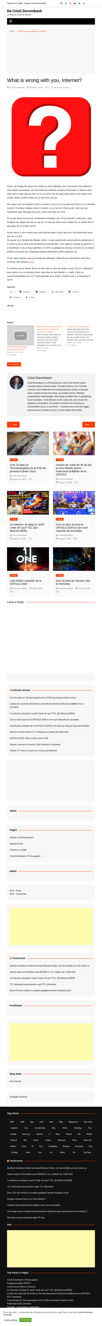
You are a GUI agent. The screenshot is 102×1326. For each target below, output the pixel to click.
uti (51, 1152)
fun (90, 1128)
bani (51, 1122)
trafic (28, 1152)
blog (61, 1122)
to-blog (14, 1152)
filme (64, 1128)
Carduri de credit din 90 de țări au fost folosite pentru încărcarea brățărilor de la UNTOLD (48, 1293)
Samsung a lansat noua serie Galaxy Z (69, 1211)
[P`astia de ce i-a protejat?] (82, 335)
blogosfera (73, 1122)
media (89, 1134)
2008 (22, 1122)
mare (58, 1134)
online (48, 1140)
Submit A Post (16, 844)
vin (74, 1152)
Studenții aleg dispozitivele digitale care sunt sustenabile (33, 1205)
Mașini (69, 1134)
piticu (74, 1140)
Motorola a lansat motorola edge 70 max (26, 1217)
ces (26, 1128)
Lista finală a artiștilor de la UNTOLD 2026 (30, 726)
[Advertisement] (51, 52)
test (90, 1146)
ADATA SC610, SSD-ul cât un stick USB (29, 738)
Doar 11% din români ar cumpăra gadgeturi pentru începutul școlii (40, 990)
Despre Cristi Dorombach (35, 3)
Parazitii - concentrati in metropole (23, 1307)
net (25, 1140)
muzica (13, 1140)
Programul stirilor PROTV (19, 1283)
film (54, 1128)
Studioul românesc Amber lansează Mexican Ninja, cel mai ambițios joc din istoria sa (49, 966)
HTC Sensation (14, 1297)
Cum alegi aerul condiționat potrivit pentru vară (29, 1211)
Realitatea (53, 1146)
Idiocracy (26, 1134)
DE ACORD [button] (25, 1320)
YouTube (87, 1152)
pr (33, 1146)
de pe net (58, 87)
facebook (15, 364)
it (49, 1134)
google (13, 1134)
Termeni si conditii (14, 3)
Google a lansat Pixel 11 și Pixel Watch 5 (26, 1199)
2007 (12, 1122)
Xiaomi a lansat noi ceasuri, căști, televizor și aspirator (35, 744)
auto (41, 1122)
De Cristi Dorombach (24, 11)
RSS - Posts (15, 891)
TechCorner (19, 958)
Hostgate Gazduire (18, 1097)
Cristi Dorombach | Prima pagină (25, 856)
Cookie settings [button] (10, 1320)
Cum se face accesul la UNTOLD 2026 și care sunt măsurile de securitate (72, 527)
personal (61, 1140)
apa (32, 1122)
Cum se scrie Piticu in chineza (21, 1287)
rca (41, 1146)
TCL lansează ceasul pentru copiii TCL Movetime (33, 984)
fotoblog (77, 1128)
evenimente (40, 1128)
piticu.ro (88, 1140)
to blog (66, 87)
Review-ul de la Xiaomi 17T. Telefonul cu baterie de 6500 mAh (39, 732)
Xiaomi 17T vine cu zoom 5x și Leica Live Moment (33, 750)
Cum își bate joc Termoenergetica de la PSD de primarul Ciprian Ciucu (28, 468)
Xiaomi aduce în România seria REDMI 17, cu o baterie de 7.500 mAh (42, 972)
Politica (13, 1146)
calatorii (14, 1128)
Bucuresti (88, 1122)
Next (87, 424)
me (79, 1134)
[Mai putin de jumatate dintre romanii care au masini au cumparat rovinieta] (52, 338)
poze (24, 1146)
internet (39, 1134)
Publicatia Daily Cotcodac (19, 1303)
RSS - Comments (18, 894)
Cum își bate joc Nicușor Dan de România (69, 726)
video (62, 1152)
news (36, 1140)
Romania (79, 1146)
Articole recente (21, 690)
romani (66, 1146)
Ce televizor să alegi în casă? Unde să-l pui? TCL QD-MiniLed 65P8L (27, 527)
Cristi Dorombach (17, 87)
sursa (31, 261)
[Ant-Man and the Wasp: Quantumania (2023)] (20, 335)
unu (40, 1152)
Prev (15, 424)
